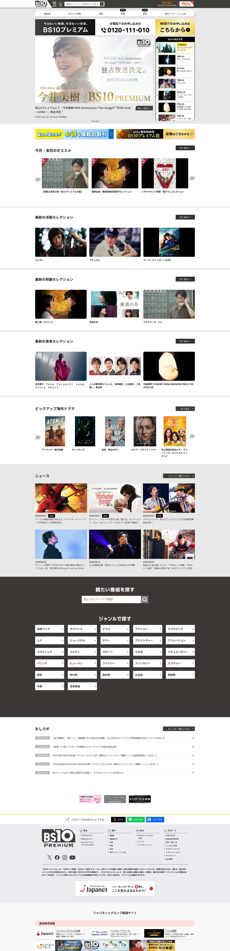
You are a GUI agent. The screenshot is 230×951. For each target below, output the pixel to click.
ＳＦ (39, 640)
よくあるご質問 (171, 845)
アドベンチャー (144, 640)
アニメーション (177, 640)
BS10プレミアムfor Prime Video (87, 843)
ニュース (141, 841)
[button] (38, 70)
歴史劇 (106, 674)
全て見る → (185, 147)
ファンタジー (142, 663)
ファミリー (108, 663)
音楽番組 (75, 686)
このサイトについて (173, 852)
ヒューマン (76, 663)
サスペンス (76, 629)
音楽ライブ (43, 629)
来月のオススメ (87, 839)
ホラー (106, 640)
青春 (39, 686)
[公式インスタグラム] (65, 857)
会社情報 (169, 859)
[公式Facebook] (57, 857)
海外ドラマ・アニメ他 (175, 13)
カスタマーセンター (173, 849)
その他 (139, 651)
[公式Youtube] (72, 857)
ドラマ (106, 629)
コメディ (75, 651)
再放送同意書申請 (172, 839)
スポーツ (107, 651)
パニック (42, 663)
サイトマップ (170, 855)
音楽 (145, 13)
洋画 (101, 13)
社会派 (139, 674)
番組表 (47, 13)
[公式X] (49, 857)
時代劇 (73, 674)
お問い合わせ (170, 835)
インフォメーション (145, 845)
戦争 (39, 674)
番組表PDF (114, 839)
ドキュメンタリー (178, 651)
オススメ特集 (74, 13)
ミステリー (174, 663)
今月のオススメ (87, 835)
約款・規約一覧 (171, 842)
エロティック (44, 651)
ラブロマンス (175, 629)
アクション (141, 629)
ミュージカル (77, 640)
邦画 (123, 13)
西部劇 (171, 674)
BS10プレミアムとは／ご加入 (146, 836)
